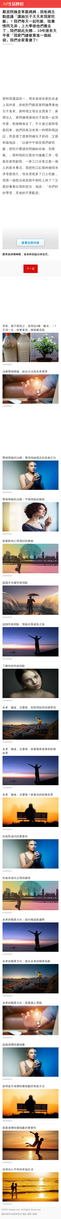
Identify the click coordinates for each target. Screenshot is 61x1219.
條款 (25, 1214)
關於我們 (6, 1214)
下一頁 (31, 268)
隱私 (30, 1214)
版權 (35, 1214)
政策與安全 (16, 1214)
